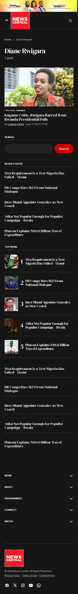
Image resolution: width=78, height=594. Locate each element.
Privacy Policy (12, 575)
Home (8, 39)
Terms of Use (29, 575)
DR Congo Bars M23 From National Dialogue (31, 189)
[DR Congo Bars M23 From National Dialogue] (11, 283)
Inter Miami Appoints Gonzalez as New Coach (34, 204)
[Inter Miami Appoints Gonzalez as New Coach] (11, 304)
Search (9, 137)
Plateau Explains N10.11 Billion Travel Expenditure (33, 233)
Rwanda (20, 110)
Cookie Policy (47, 575)
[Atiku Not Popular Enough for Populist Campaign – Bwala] (11, 325)
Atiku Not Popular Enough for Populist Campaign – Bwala (34, 218)
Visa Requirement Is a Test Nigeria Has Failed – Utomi (34, 175)
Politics (10, 110)
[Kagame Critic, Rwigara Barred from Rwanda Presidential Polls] (39, 87)
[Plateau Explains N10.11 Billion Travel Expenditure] (11, 347)
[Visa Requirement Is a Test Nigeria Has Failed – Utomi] (11, 261)
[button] (7, 20)
